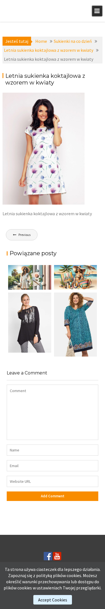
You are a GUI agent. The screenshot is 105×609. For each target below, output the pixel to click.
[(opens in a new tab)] (75, 324)
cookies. (74, 575)
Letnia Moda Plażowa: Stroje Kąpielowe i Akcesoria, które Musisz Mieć (72, 287)
